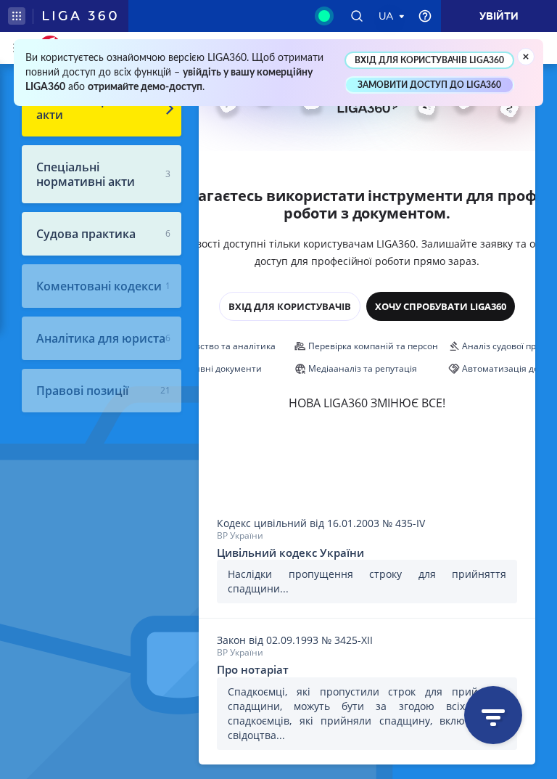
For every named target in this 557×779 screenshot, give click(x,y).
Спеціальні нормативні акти (85, 174)
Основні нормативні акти (95, 107)
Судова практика (86, 234)
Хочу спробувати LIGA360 (440, 306)
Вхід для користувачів (289, 306)
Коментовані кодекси (99, 286)
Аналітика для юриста (100, 338)
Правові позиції (82, 391)
